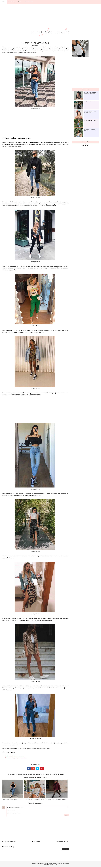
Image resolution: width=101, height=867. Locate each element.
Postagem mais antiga (62, 841)
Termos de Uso (29, 2)
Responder (66, 815)
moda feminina (49, 774)
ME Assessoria (10, 807)
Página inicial (36, 841)
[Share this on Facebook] (29, 768)
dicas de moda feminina (39, 774)
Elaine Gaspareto (53, 864)
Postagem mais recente (8, 841)
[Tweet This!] (37, 768)
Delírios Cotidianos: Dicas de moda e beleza (46, 863)
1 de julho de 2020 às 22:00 (19, 807)
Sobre (19, 2)
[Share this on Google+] (33, 768)
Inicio (3, 2)
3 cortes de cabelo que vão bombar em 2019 (90, 112)
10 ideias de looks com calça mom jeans (90, 130)
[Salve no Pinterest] (42, 768)
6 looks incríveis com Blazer (90, 101)
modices (55, 774)
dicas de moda (28, 774)
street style (61, 774)
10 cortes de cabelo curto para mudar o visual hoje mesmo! (90, 93)
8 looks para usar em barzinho (90, 120)
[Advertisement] (47, 11)
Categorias (11, 2)
